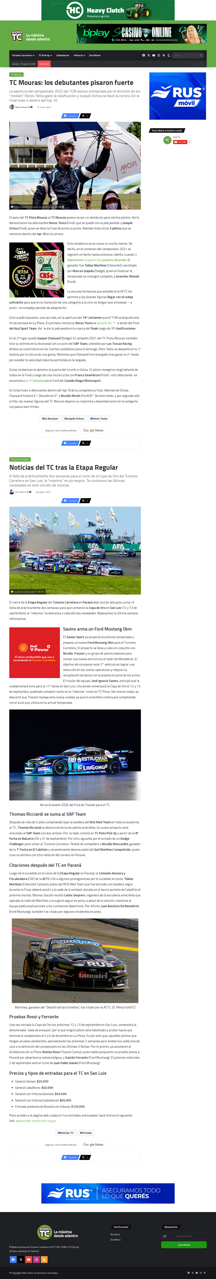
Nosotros (115, 1234)
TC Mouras (16, 74)
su (34, 380)
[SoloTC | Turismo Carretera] (29, 35)
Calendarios (62, 55)
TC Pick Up (44, 55)
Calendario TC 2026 (61, 67)
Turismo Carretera (22, 55)
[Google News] (93, 430)
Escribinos (95, 55)
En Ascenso (51, 418)
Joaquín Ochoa (75, 418)
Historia (78, 55)
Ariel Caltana (21, 107)
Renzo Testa (99, 418)
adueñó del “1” (107, 322)
